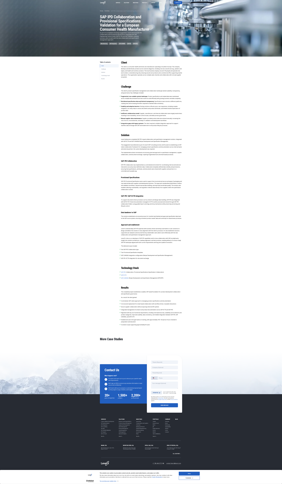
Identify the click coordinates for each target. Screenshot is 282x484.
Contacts (167, 432)
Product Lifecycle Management (125, 423)
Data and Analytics (122, 433)
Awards (166, 428)
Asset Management (123, 430)
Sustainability (168, 426)
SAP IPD (129, 43)
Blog (160, 2)
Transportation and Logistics (142, 423)
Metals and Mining (140, 430)
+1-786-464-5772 (157, 463)
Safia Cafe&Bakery (156, 433)
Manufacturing (104, 43)
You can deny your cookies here (108, 481)
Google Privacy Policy (162, 399)
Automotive (138, 421)
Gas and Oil (138, 432)
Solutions (126, 2)
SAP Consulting (104, 426)
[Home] (103, 2)
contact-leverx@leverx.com (173, 463)
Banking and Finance (140, 426)
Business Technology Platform (125, 421)
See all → (103, 436)
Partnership (167, 425)
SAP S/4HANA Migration (106, 430)
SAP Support (103, 432)
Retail (137, 433)
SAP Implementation (105, 423)
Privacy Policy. (161, 398)
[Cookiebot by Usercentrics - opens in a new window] (90, 481)
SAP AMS (103, 428)
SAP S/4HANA (122, 43)
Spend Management (123, 426)
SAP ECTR (135, 43)
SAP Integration (113, 43)
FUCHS (154, 430)
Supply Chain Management (124, 425)
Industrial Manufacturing (141, 428)
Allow (189, 473)
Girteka (154, 421)
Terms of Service (174, 399)
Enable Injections (156, 428)
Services (118, 2)
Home (101, 11)
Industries (135, 2)
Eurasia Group (156, 423)
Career (166, 430)
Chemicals (138, 425)
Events (166, 423)
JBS (153, 426)
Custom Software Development (107, 421)
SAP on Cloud (104, 433)
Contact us (178, 2)
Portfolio (144, 2)
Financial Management (123, 428)
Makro (154, 425)
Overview (167, 421)
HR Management (122, 432)
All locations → (177, 453)
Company (153, 2)
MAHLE (154, 432)
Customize (188, 478)
